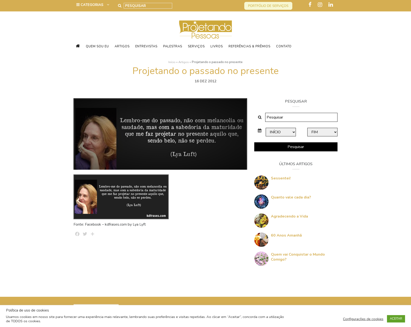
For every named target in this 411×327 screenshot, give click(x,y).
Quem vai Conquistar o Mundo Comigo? (298, 257)
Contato (284, 46)
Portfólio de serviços (268, 6)
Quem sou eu (97, 46)
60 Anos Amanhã (286, 235)
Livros (216, 46)
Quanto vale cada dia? (291, 197)
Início (172, 62)
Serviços (196, 46)
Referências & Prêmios (249, 46)
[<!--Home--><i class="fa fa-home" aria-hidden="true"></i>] (78, 46)
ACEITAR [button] (396, 319)
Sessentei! (281, 178)
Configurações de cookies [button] (363, 319)
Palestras (172, 46)
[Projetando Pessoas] (205, 29)
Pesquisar (296, 146)
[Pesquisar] (120, 5)
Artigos (122, 46)
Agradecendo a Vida (289, 216)
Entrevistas (146, 46)
